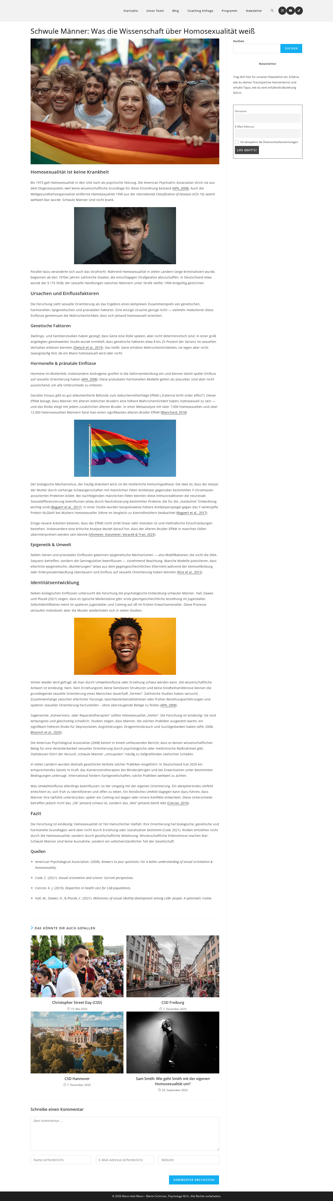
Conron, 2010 (178, 803)
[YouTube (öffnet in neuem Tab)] (290, 11)
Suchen (238, 41)
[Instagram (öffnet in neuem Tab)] (282, 11)
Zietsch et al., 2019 (88, 347)
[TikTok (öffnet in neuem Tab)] (299, 11)
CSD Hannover (77, 1078)
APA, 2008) (181, 188)
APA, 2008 (89, 379)
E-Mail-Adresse (244, 126)
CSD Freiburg (173, 1002)
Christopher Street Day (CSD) (77, 1002)
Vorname (240, 111)
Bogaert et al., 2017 (66, 507)
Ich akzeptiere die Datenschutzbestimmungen (269, 142)
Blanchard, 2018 (174, 412)
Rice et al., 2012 (189, 572)
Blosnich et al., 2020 (46, 732)
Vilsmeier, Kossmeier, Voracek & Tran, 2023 (121, 534)
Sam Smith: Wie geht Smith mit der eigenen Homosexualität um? (173, 1081)
